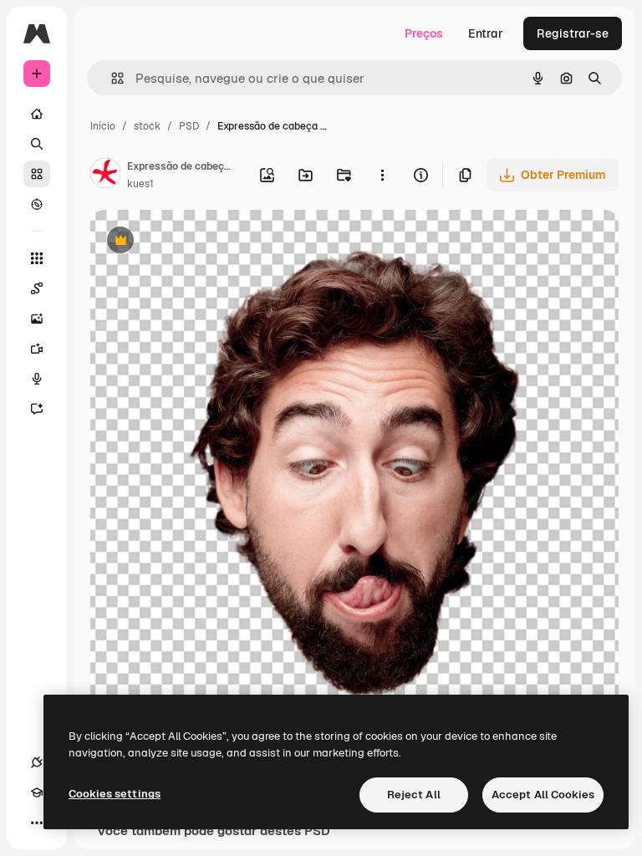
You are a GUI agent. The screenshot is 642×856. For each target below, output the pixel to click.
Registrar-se (573, 33)
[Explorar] (36, 204)
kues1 (140, 184)
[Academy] (36, 792)
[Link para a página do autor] (105, 175)
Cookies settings (114, 794)
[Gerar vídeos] (36, 348)
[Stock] (36, 173)
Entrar (485, 33)
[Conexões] (36, 762)
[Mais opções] (382, 174)
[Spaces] (36, 288)
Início (102, 126)
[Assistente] (36, 408)
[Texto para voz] (36, 378)
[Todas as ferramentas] (36, 258)
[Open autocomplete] (111, 78)
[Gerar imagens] (36, 318)
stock (147, 126)
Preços (424, 33)
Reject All (414, 794)
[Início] (36, 113)
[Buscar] (36, 143)
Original (197, 242)
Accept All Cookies (543, 794)
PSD (189, 126)
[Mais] (36, 822)
